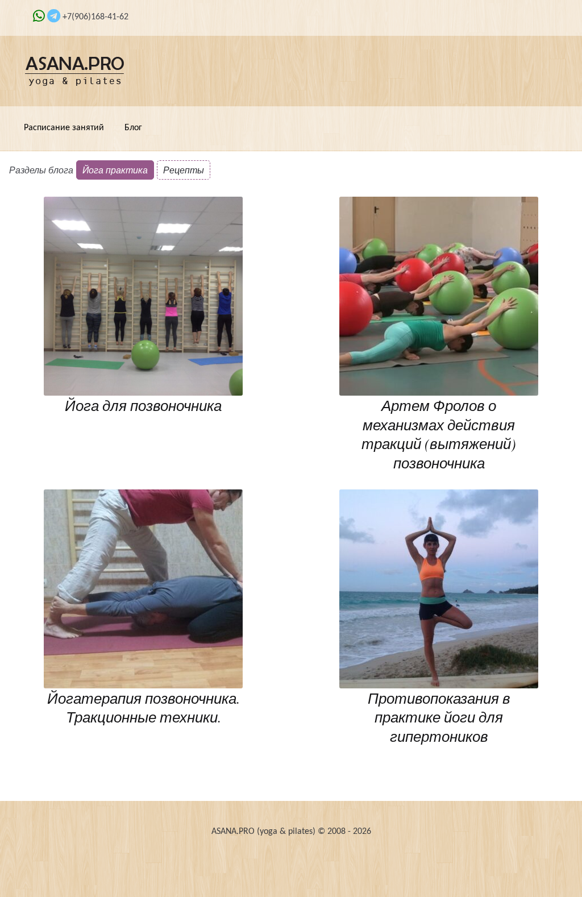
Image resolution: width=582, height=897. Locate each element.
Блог (133, 127)
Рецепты (183, 170)
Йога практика (115, 170)
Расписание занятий (64, 127)
